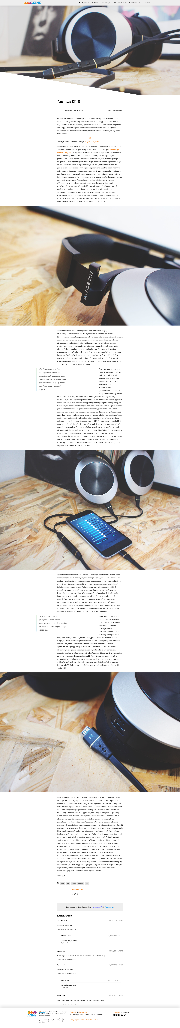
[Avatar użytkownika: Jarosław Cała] (63, 894)
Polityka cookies (92, 1020)
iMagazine (42, 1011)
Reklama (147, 3)
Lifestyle (107, 3)
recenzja (74, 883)
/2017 (97, 141)
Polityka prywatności (77, 1020)
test (87, 883)
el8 (68, 883)
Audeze (62, 883)
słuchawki (80, 883)
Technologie (120, 3)
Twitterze (108, 907)
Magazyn (84, 3)
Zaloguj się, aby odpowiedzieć (66, 929)
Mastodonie (96, 907)
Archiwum (134, 3)
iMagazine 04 (90, 141)
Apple (96, 3)
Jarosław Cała (68, 110)
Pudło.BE (73, 1012)
